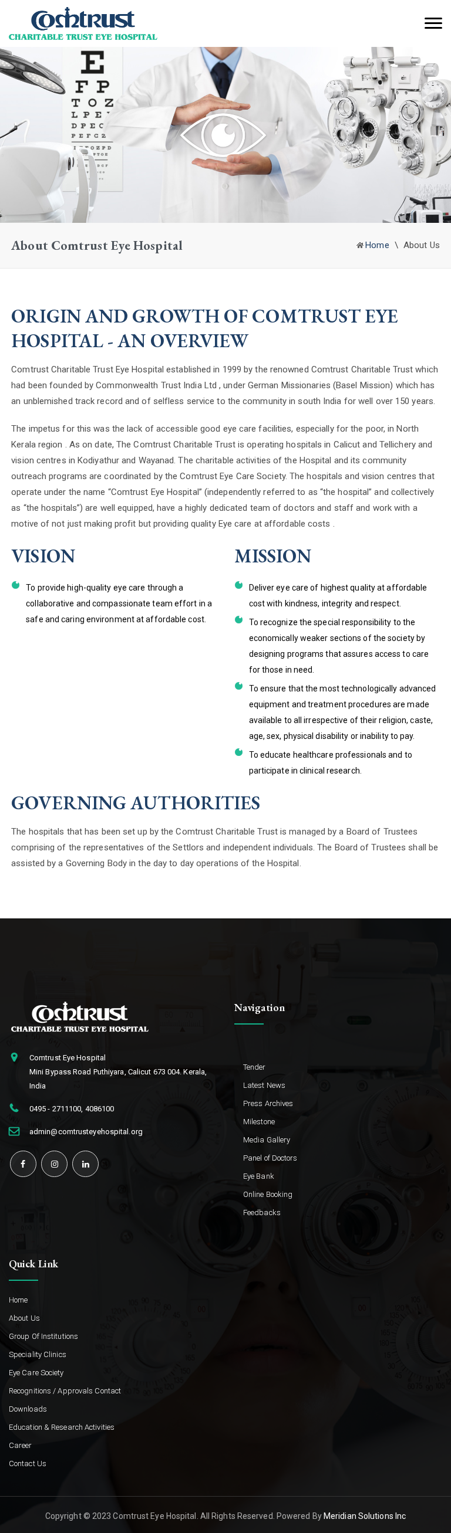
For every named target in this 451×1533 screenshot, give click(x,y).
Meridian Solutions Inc (365, 1516)
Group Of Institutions (43, 1336)
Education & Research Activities (62, 1427)
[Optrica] (83, 23)
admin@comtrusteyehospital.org (86, 1131)
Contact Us (27, 1463)
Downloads (28, 1409)
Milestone (259, 1121)
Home (377, 245)
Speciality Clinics (37, 1354)
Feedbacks (262, 1212)
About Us (24, 1318)
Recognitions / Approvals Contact (65, 1390)
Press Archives (268, 1103)
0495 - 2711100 (55, 1108)
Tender (254, 1067)
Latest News (264, 1085)
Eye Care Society (36, 1372)
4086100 (100, 1108)
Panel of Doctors (270, 1158)
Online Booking (267, 1194)
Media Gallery (266, 1139)
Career (20, 1445)
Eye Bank (258, 1176)
